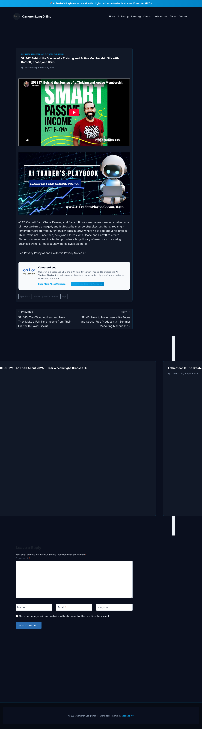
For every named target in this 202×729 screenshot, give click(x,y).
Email (61, 607)
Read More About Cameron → (53, 284)
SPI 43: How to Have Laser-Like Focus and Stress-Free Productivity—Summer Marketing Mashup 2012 (105, 319)
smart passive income (46, 296)
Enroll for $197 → (142, 3)
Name (22, 607)
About (173, 16)
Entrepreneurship (55, 54)
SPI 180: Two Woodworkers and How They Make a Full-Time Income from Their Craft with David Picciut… (44, 319)
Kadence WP (128, 715)
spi (64, 296)
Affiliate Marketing (32, 54)
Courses (183, 16)
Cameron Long (30, 67)
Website (103, 607)
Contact (147, 16)
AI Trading (123, 16)
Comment (23, 558)
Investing (136, 16)
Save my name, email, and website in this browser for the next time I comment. (64, 616)
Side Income (160, 16)
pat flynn (25, 296)
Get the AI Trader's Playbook (87, 284)
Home (112, 16)
